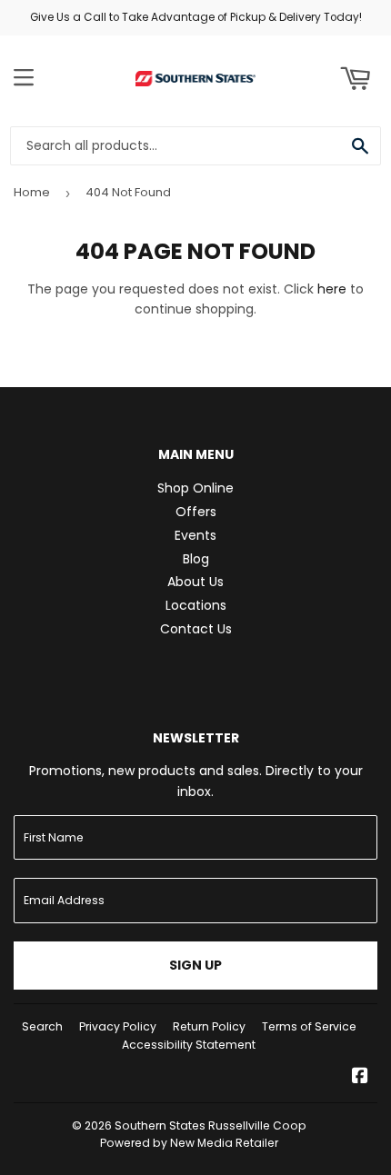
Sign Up (195, 965)
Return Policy (209, 1026)
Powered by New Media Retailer (189, 1142)
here (331, 289)
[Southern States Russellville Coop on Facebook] (360, 1078)
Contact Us (196, 629)
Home (32, 192)
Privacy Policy (117, 1026)
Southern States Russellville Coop (210, 1125)
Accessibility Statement (189, 1044)
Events (195, 535)
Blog (196, 559)
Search (42, 1026)
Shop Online (195, 488)
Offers (195, 512)
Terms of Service (309, 1026)
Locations (195, 605)
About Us (195, 582)
